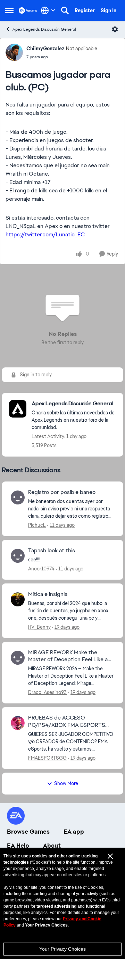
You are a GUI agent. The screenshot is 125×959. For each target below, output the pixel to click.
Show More (66, 783)
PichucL (37, 525)
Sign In (108, 10)
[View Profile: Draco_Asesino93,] (18, 658)
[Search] (65, 10)
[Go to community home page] (28, 10)
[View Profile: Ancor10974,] (18, 556)
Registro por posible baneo (61, 492)
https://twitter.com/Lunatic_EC (45, 234)
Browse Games (28, 831)
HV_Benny (39, 627)
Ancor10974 (41, 569)
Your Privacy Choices (62, 949)
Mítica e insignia (47, 594)
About (52, 845)
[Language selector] (48, 10)
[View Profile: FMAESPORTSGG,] (18, 723)
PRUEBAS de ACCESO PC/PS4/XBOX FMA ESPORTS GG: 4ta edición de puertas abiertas (66, 721)
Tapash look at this (51, 550)
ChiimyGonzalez (45, 48)
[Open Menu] (115, 29)
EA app (74, 831)
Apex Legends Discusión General (44, 29)
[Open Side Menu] (9, 10)
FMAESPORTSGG (47, 758)
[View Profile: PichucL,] (18, 497)
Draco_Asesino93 (47, 692)
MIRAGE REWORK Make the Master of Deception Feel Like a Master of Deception (68, 656)
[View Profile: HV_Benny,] (18, 599)
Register (85, 10)
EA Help (18, 845)
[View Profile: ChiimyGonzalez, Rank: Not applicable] (14, 52)
